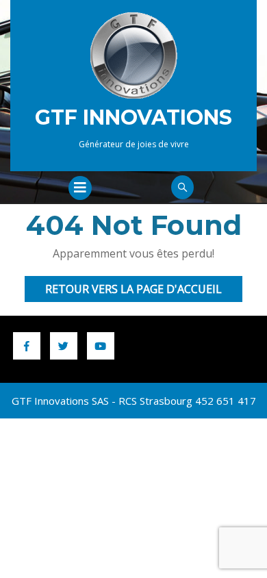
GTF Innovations (133, 117)
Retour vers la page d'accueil (143, 291)
